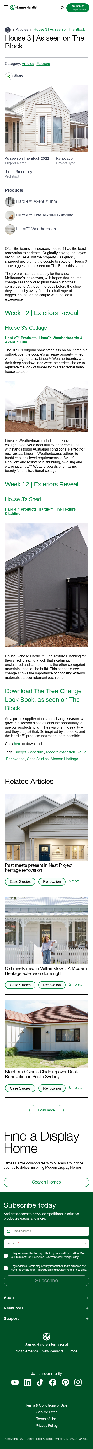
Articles (22, 30)
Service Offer (46, 1412)
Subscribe (46, 1280)
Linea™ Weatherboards (59, 338)
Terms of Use (23, 1257)
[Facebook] (52, 1382)
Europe (71, 1352)
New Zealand (52, 1352)
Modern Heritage (64, 759)
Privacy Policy (70, 1257)
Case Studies (38, 759)
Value (81, 752)
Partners (43, 64)
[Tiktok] (40, 1382)
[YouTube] (15, 1382)
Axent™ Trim (16, 342)
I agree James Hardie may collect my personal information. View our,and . (48, 1255)
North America (27, 1352)
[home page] (23, 12)
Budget (20, 752)
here (17, 744)
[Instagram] (78, 1382)
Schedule (36, 752)
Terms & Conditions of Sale (46, 1406)
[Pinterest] (65, 1382)
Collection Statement (44, 1257)
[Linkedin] (27, 1382)
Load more (46, 1110)
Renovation (15, 759)
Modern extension (60, 752)
